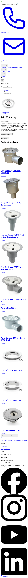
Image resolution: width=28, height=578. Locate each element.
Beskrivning (4, 138)
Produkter (3, 66)
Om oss (3, 70)
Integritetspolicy (23, 440)
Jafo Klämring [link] (7, 93)
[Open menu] (2, 80)
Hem (2, 440)
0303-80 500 (4, 446)
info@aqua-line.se (5, 449)
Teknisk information (5, 134)
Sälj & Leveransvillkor (13, 440)
